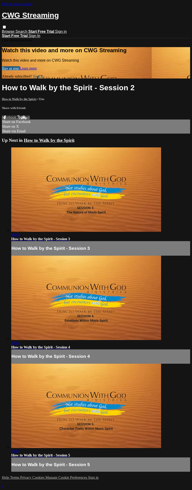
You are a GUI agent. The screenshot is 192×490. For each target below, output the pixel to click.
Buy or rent (11, 68)
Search (21, 32)
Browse (8, 32)
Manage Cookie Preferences (66, 477)
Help (6, 477)
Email (25, 117)
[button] (4, 27)
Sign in (61, 32)
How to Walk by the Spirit (19, 99)
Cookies (38, 477)
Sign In (34, 36)
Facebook (9, 117)
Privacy (26, 477)
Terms (15, 477)
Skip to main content (17, 4)
